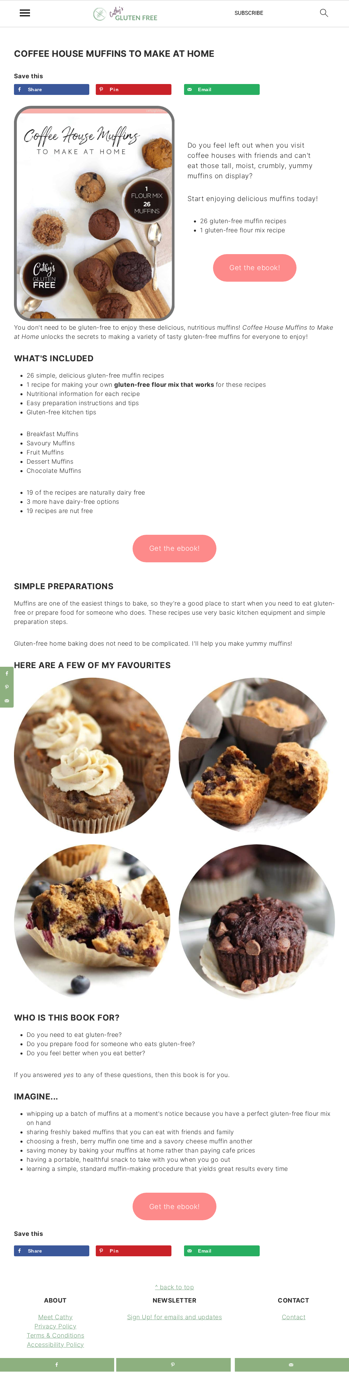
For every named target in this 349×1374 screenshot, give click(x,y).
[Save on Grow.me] (183, 89)
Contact (294, 1317)
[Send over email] (7, 701)
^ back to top (174, 1287)
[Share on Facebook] (7, 673)
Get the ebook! (254, 267)
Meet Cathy (55, 1317)
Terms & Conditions (55, 1335)
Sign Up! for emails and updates (174, 1317)
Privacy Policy (55, 1326)
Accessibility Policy (55, 1344)
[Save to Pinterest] (7, 687)
